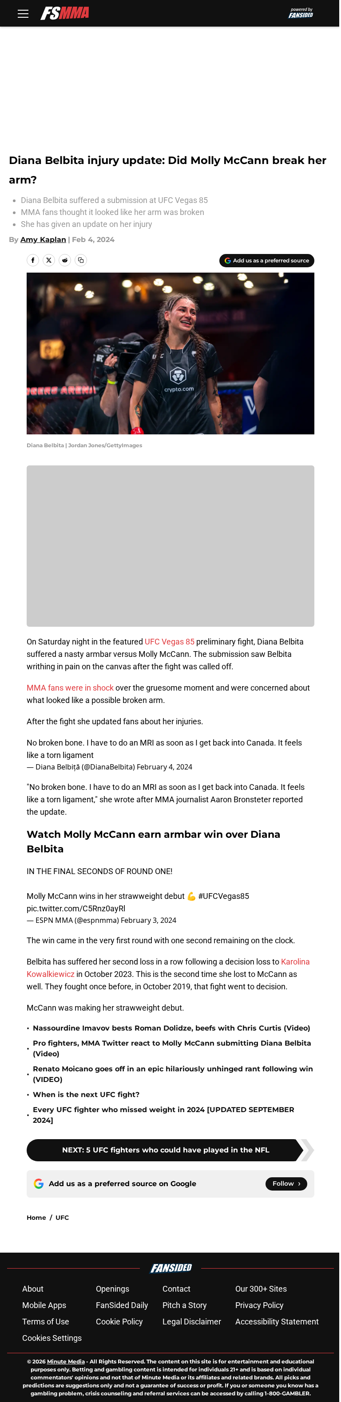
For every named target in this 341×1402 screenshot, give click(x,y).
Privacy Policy (259, 1305)
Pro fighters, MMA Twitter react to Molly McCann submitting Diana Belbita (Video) (172, 1048)
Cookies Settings (52, 1338)
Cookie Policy (119, 1321)
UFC (62, 1218)
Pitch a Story (185, 1305)
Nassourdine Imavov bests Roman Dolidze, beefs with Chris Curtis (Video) (171, 1028)
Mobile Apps (44, 1305)
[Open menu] (23, 13)
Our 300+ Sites (261, 1288)
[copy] (81, 260)
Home (36, 1218)
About (33, 1288)
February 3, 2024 (148, 920)
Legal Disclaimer (192, 1321)
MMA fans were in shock (70, 687)
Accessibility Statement (277, 1321)
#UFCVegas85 (223, 896)
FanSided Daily (122, 1305)
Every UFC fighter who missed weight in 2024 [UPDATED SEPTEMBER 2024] (163, 1115)
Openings (112, 1288)
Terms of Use (45, 1321)
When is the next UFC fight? (86, 1094)
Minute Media (66, 1361)
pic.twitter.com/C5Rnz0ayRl (76, 908)
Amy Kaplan (43, 239)
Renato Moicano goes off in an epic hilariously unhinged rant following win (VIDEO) (173, 1074)
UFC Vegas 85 (170, 641)
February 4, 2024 (164, 767)
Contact (176, 1288)
